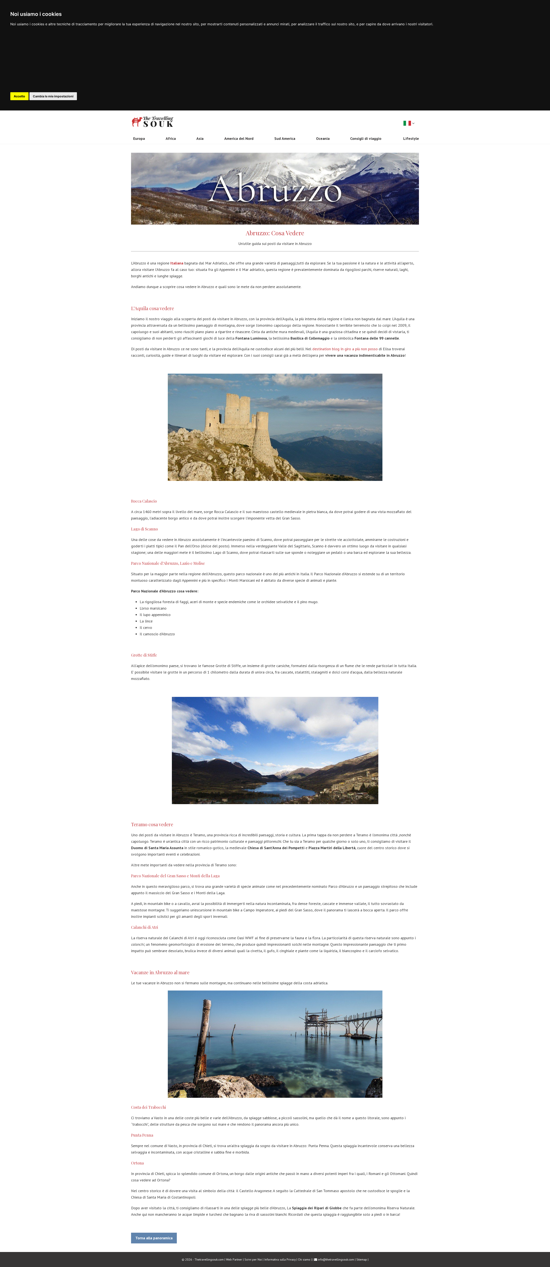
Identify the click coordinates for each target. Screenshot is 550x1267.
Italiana (176, 263)
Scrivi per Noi (253, 1259)
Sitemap (361, 1259)
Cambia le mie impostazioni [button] (53, 96)
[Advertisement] (275, 60)
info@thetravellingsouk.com (336, 1259)
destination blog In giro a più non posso (345, 348)
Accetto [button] (19, 96)
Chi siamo (304, 1259)
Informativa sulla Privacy (280, 1259)
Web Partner (234, 1259)
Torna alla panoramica (154, 1237)
